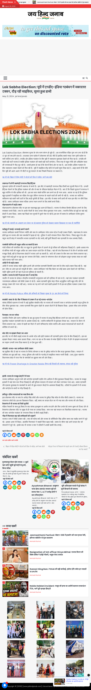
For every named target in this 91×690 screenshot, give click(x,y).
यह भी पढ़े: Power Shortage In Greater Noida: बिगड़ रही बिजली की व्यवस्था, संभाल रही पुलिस (40, 363)
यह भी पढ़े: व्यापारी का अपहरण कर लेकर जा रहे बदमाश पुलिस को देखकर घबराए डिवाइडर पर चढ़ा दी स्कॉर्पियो (41, 223)
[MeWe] (28, 435)
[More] (42, 435)
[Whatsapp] (37, 435)
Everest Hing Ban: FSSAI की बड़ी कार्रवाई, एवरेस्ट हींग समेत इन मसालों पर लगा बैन (58, 553)
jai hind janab (21, 96)
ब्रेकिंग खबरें (11, 440)
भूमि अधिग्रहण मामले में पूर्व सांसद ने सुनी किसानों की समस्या (73, 487)
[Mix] (32, 435)
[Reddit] (14, 435)
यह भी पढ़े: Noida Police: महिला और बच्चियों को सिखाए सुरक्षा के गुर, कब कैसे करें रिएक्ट (35, 293)
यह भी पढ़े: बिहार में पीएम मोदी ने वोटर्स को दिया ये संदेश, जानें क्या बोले (27, 177)
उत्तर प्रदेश (5, 440)
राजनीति (16, 440)
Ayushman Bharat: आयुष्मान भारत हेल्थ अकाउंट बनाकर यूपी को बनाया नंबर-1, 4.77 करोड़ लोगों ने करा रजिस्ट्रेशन (45, 490)
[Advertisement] (45, 57)
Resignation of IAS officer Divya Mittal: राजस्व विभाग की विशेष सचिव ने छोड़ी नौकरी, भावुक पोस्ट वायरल (56, 536)
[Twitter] (9, 435)
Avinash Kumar (35, 541)
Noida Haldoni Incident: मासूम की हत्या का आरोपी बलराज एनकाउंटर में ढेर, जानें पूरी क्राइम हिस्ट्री (58, 570)
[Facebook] (5, 435)
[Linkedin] (18, 435)
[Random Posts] (83, 78)
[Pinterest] (23, 435)
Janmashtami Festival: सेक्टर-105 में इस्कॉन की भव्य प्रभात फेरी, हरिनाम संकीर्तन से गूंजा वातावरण (47, 2)
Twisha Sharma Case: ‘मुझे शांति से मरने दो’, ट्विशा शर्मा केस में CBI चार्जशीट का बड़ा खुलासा (58, 587)
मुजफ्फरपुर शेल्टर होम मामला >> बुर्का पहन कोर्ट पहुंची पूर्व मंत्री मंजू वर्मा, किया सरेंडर (15, 465)
